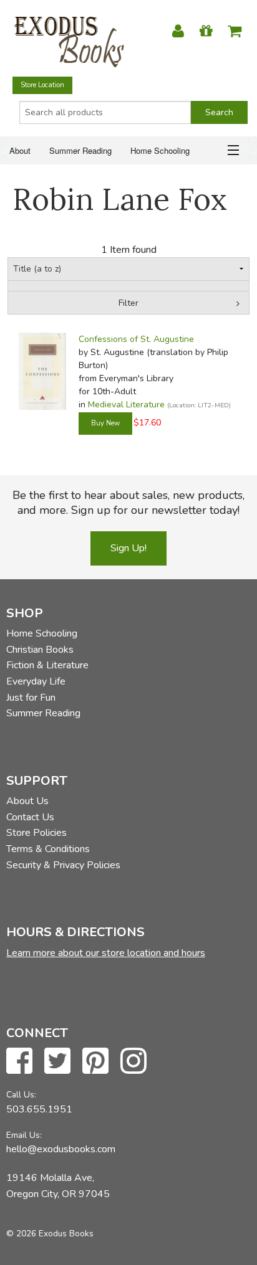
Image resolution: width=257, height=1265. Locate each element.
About (20, 150)
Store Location (42, 85)
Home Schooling (160, 150)
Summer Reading (80, 150)
